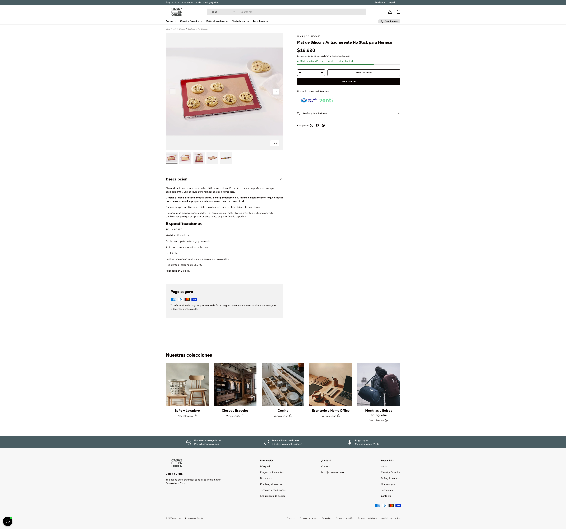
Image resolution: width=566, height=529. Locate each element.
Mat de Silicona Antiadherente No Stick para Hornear (190, 29)
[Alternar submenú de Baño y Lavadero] (227, 21)
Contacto (326, 466)
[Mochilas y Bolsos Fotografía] (378, 384)
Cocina (169, 21)
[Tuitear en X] (311, 125)
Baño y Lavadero (215, 21)
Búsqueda (265, 466)
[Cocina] (283, 384)
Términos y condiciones (273, 489)
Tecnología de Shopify (194, 518)
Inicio (168, 29)
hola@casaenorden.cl (333, 472)
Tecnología (259, 21)
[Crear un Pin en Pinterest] (323, 125)
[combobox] (286, 12)
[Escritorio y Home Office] (330, 384)
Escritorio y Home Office (330, 411)
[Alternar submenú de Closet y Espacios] (201, 21)
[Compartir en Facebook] (317, 125)
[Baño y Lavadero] (187, 384)
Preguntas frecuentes (272, 472)
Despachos (266, 478)
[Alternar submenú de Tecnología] (267, 21)
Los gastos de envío (306, 55)
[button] (398, 11)
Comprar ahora (348, 81)
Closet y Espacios (189, 21)
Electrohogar (239, 21)
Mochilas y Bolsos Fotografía (378, 413)
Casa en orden (178, 518)
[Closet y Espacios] (235, 384)
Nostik (300, 36)
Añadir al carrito (364, 72)
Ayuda (392, 2)
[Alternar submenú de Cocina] (175, 21)
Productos (380, 2)
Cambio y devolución (271, 484)
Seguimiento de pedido (273, 495)
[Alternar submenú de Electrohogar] (248, 21)
